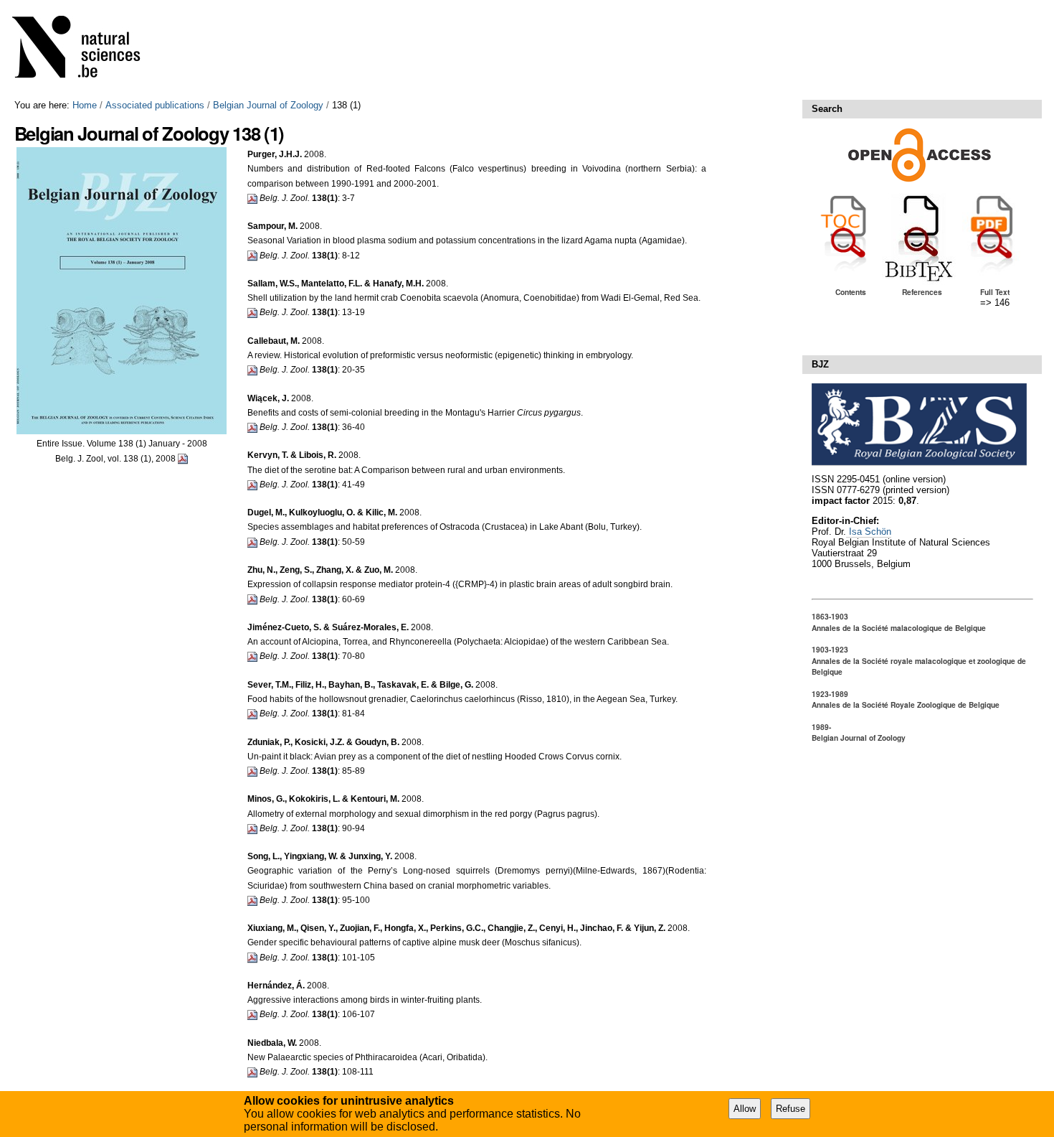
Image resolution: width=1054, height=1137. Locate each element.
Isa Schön (868, 531)
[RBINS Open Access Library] (85, 50)
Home (84, 105)
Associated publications (154, 105)
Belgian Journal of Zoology (268, 105)
